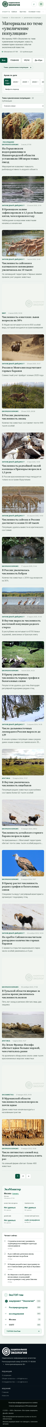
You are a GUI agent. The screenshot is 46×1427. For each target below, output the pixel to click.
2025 (25, 82)
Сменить (15, 1194)
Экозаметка (7, 1095)
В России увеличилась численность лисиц (15, 416)
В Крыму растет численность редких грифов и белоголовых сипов (20, 886)
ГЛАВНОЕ (14, 60)
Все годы (7, 82)
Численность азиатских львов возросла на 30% (20, 318)
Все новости (15, 18)
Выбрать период (12, 89)
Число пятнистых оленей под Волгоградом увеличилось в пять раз (22, 1155)
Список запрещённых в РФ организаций (23, 1406)
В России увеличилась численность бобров (15, 571)
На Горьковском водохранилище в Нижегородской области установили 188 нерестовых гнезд (20, 155)
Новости (5, 1395)
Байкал (14, 12)
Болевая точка (34, 12)
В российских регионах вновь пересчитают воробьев (21, 1255)
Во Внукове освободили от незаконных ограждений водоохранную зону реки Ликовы (22, 1277)
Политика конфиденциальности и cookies (23, 1403)
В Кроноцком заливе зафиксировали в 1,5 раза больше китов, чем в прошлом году (22, 212)
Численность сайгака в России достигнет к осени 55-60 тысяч (21, 521)
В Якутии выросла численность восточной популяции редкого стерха (21, 624)
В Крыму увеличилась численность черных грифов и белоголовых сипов (20, 678)
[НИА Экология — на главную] (11, 4)
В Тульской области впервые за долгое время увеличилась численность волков (21, 994)
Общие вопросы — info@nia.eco (14, 1378)
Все (3, 60)
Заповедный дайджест (13, 205)
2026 (16, 82)
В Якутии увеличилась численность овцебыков (16, 783)
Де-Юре (38, 60)
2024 (35, 82)
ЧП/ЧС (27, 60)
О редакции (6, 1375)
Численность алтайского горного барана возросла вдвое (22, 834)
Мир (4, 313)
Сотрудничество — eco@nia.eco (15, 1382)
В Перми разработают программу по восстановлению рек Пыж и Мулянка (24, 1265)
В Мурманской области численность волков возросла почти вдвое (20, 1102)
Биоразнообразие (10, 144)
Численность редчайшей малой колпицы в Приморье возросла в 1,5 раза (21, 469)
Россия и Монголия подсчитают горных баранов (21, 369)
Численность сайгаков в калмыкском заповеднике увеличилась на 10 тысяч (17, 266)
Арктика (23, 12)
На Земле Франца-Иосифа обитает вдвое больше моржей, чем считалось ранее (21, 1048)
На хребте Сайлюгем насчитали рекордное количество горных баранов (21, 940)
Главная (5, 18)
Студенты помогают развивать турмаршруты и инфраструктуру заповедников (22, 1243)
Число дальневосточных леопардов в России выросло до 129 (21, 731)
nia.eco (11, 1413)
